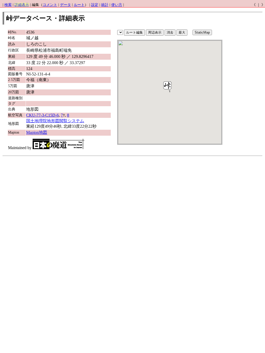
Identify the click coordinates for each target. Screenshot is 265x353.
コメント (50, 5)
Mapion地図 (36, 132)
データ (65, 5)
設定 (94, 5)
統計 (104, 5)
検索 (8, 5)
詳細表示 (21, 5)
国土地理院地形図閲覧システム (55, 121)
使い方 (116, 5)
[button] (167, 86)
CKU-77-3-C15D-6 (42, 115)
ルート (79, 5)
